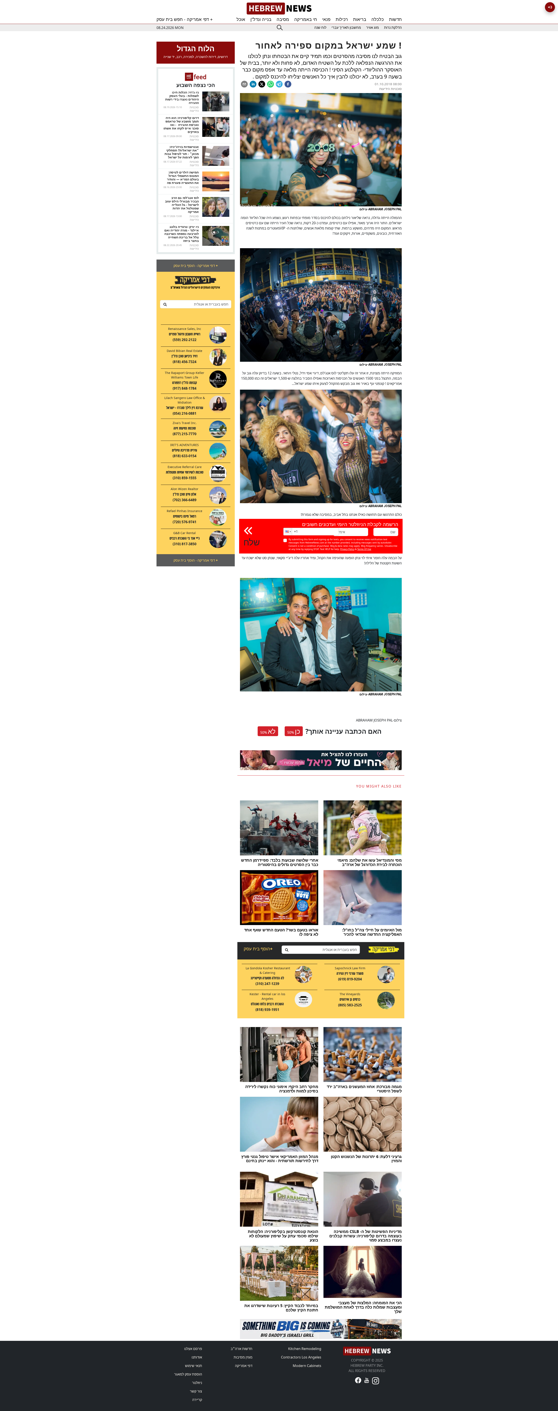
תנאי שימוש (193, 1365)
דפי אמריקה (243, 1365)
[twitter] (261, 84)
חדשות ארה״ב (241, 1348)
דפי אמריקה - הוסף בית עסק (196, 265)
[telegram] (279, 84)
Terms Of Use (364, 549)
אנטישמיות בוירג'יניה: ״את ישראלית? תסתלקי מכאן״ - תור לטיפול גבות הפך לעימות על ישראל (182, 152)
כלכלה (377, 19)
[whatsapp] (270, 84)
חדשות (395, 19)
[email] (244, 84)
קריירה (197, 1399)
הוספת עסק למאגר (188, 1374)
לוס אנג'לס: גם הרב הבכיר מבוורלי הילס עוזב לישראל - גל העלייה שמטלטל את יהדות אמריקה (182, 205)
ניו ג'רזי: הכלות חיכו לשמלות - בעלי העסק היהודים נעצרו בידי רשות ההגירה (182, 97)
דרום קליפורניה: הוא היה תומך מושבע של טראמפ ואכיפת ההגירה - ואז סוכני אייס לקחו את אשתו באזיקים (181, 125)
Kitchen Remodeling (304, 1348)
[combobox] (195, 304)
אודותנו (197, 1357)
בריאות (359, 19)
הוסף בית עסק (258, 949)
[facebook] (287, 84)
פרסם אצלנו (193, 1348)
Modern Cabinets (307, 1365)
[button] (288, 531)
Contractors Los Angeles (301, 1357)
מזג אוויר (372, 27)
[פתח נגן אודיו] (550, 7)
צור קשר (196, 1391)
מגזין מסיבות (243, 1357)
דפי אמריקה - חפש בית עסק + (185, 19)
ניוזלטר (197, 1382)
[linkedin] (253, 84)
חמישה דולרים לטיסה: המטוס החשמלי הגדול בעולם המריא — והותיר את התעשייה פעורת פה (183, 177)
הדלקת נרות (393, 27)
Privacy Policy (347, 549)
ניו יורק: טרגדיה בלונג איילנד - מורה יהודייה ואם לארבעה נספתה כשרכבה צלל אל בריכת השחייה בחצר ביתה (181, 234)
